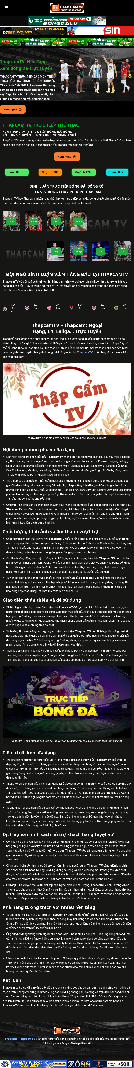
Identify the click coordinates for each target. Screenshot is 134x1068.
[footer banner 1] (33, 1064)
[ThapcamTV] (67, 7)
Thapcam (11, 1038)
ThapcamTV (85, 352)
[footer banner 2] (100, 1064)
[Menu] (6, 7)
